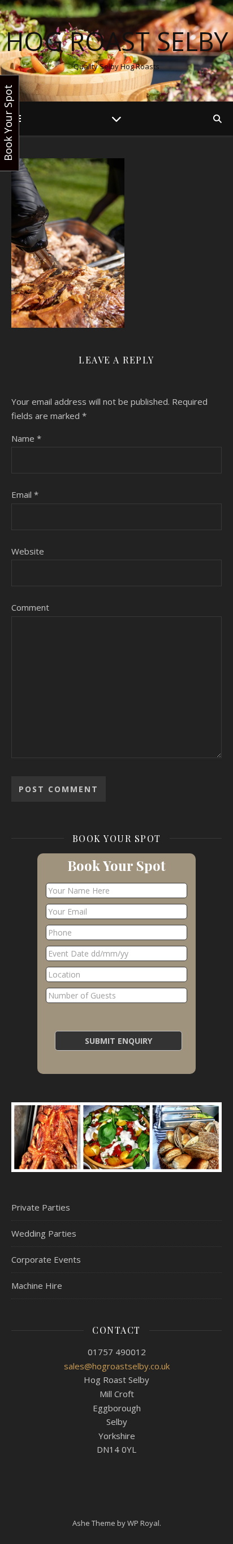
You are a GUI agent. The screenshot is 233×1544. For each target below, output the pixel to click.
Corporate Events (46, 1259)
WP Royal (143, 1523)
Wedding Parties (43, 1233)
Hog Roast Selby (117, 41)
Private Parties (40, 1207)
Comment (30, 607)
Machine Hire (36, 1285)
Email (24, 494)
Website (27, 551)
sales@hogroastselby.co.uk (117, 1366)
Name (26, 438)
